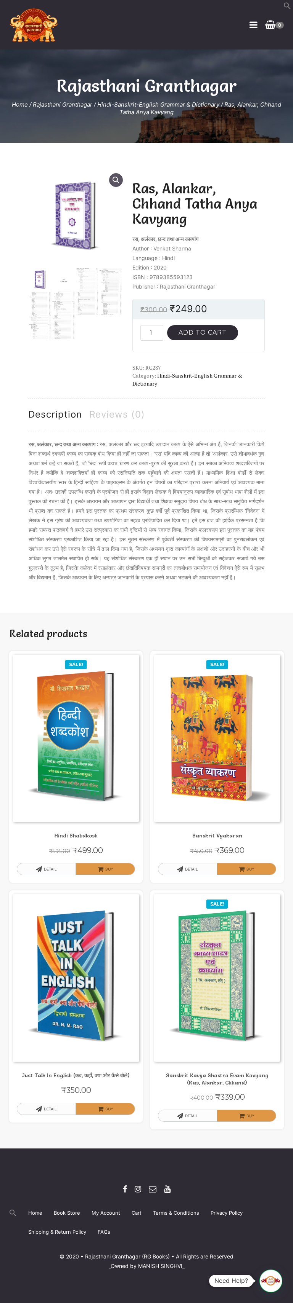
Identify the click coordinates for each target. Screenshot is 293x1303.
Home (20, 104)
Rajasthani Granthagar (62, 104)
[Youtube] (167, 1189)
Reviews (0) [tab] (117, 414)
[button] (287, 7)
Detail (50, 869)
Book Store (67, 1213)
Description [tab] (55, 414)
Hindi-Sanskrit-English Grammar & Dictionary (158, 104)
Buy (109, 869)
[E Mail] (152, 1189)
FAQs (104, 1232)
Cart (137, 1213)
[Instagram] (138, 1189)
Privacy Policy (227, 1213)
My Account (106, 1213)
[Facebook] (125, 1189)
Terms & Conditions (176, 1213)
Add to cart (203, 332)
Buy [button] (250, 869)
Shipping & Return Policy (57, 1232)
